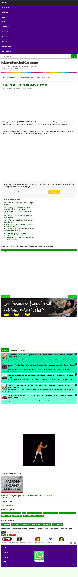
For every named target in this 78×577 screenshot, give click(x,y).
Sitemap (49, 543)
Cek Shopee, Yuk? (7, 51)
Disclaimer (30, 543)
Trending (5, 12)
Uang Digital (27, 88)
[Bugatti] (7, 540)
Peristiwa (5, 17)
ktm (24, 516)
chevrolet (10, 513)
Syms (29, 516)
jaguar (69, 513)
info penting (25, 524)
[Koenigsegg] (62, 540)
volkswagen (31, 513)
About (4, 543)
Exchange (19, 88)
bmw (3, 513)
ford (23, 513)
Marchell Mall (6, 46)
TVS (74, 513)
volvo (9, 516)
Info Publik (6, 524)
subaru (39, 513)
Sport (3, 36)
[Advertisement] (39, 104)
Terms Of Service (40, 543)
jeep (44, 513)
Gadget (4, 32)
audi (56, 513)
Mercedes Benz (17, 516)
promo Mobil (6, 7)
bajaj (34, 516)
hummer (40, 516)
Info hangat (36, 524)
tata (3, 516)
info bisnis (15, 524)
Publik (4, 41)
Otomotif (5, 27)
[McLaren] (50, 540)
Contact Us (27, 542)
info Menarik (46, 524)
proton (50, 513)
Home (5, 2)
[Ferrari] (38, 540)
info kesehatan (57, 524)
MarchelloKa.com (19, 62)
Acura (4, 547)
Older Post (73, 297)
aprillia (17, 513)
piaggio (62, 513)
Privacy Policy (20, 543)
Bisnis (3, 22)
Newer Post (5, 297)
